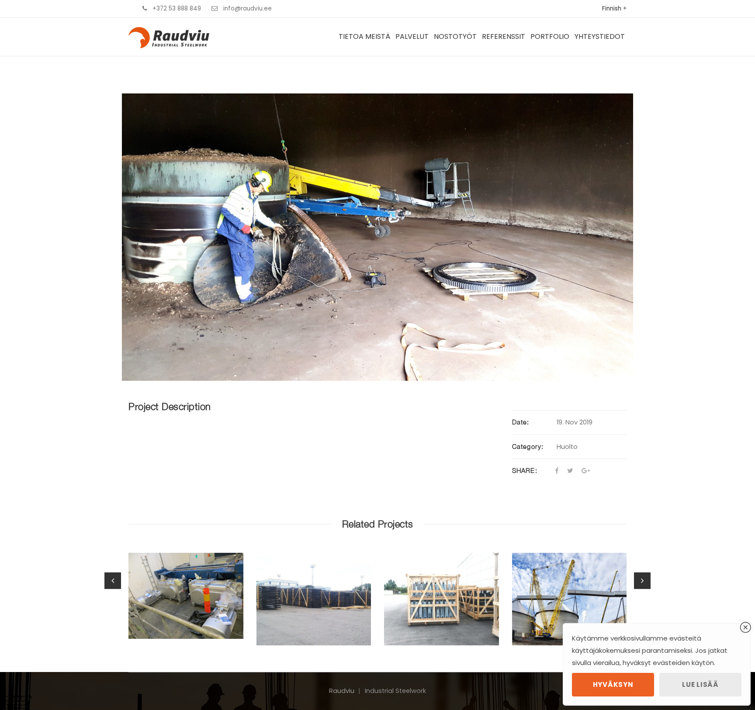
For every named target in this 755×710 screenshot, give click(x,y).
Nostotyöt (455, 36)
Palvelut (412, 36)
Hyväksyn (613, 684)
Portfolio (549, 36)
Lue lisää (700, 684)
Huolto (567, 446)
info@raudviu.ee (247, 8)
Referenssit (503, 36)
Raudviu (341, 690)
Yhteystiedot (600, 36)
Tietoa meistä (364, 36)
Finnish (611, 8)
